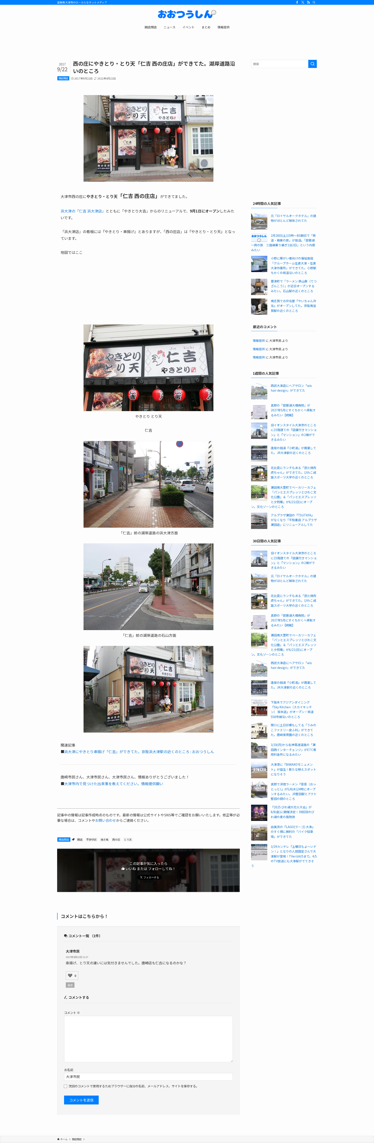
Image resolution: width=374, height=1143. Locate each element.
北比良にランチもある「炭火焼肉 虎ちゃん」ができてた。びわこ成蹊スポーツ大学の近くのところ (293, 472)
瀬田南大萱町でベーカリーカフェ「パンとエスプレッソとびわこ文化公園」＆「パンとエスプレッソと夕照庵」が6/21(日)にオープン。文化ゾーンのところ (283, 497)
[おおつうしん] (187, 14)
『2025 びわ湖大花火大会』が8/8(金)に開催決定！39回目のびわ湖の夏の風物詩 (292, 812)
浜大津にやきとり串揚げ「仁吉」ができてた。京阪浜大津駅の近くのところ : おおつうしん (139, 751)
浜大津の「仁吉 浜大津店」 (83, 211)
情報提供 (259, 340)
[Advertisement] (284, 103)
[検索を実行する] (312, 64)
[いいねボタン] (70, 975)
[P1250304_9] (148, 731)
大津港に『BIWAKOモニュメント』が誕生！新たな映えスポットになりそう (293, 769)
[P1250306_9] (148, 526)
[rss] (308, 2)
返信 (70, 985)
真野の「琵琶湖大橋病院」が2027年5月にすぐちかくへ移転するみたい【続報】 (293, 410)
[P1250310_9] (148, 180)
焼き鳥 (104, 839)
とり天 (128, 839)
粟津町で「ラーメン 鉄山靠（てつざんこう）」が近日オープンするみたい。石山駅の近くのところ (294, 286)
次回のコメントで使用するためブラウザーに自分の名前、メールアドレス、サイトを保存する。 (134, 1086)
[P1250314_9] (148, 409)
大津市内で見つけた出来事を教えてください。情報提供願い (113, 783)
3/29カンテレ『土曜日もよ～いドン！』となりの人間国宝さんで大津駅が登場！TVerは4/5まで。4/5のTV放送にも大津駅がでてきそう (284, 856)
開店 (79, 839)
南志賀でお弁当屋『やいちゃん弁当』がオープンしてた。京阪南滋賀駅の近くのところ (293, 306)
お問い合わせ (105, 820)
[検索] (314, 2)
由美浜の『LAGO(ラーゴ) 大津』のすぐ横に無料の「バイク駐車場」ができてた (293, 832)
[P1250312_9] (148, 628)
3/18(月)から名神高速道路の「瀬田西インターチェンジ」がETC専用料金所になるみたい (293, 750)
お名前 (68, 1069)
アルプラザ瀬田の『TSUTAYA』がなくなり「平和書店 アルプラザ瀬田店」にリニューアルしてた (294, 520)
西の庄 (116, 839)
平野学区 (91, 839)
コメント (72, 1012)
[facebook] (297, 2)
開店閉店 (63, 78)
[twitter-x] (303, 2)
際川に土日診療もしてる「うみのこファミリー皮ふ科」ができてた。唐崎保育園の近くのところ (293, 730)
